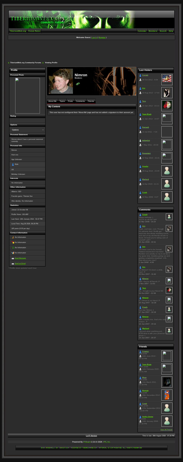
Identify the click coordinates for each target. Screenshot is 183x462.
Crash (144, 192)
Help (171, 31)
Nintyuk (145, 390)
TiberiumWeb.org (18, 31)
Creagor (145, 351)
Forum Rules (34, 31)
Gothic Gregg (147, 417)
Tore (144, 101)
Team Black (146, 114)
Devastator (146, 153)
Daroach (145, 127)
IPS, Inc (106, 442)
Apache (145, 166)
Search (163, 31)
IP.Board (87, 442)
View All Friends (166, 430)
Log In (94, 37)
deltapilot (146, 140)
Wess (144, 377)
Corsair (145, 75)
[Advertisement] (91, 51)
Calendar (142, 31)
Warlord (145, 179)
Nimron (145, 279)
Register (102, 37)
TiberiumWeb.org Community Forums (25, 63)
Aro (143, 88)
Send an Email (20, 263)
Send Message (20, 258)
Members (153, 31)
